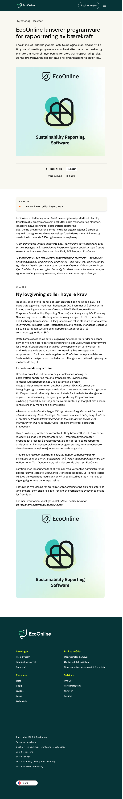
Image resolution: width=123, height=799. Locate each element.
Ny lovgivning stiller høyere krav (44, 206)
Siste (18, 680)
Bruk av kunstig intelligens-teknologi (36, 761)
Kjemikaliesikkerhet (26, 662)
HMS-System (23, 656)
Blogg (19, 685)
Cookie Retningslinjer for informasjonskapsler (40, 747)
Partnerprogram (72, 685)
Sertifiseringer (23, 757)
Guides (20, 690)
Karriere (68, 695)
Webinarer (21, 700)
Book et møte (89, 5)
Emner (19, 695)
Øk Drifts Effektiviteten (76, 662)
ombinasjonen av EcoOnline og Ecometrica (42, 261)
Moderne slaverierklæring (29, 766)
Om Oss (68, 680)
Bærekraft (21, 667)
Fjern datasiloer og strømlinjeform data (85, 667)
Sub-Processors (24, 752)
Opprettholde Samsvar (76, 656)
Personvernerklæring (27, 742)
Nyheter (68, 690)
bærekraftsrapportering (62, 486)
